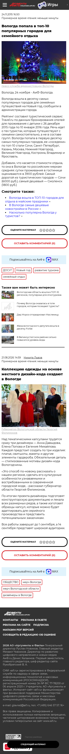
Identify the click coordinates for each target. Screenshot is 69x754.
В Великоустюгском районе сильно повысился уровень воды (36, 338)
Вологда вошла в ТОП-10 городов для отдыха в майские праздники (34, 199)
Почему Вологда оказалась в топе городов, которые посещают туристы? (38, 305)
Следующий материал (33, 744)
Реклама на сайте (16, 624)
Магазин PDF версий (18, 629)
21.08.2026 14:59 (11, 357)
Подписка (41, 624)
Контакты (10, 620)
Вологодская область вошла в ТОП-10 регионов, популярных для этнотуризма (39, 293)
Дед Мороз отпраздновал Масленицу (38, 314)
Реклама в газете (34, 620)
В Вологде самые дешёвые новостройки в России (27, 207)
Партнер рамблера (33, 737)
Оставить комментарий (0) (34, 243)
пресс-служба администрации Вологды (28, 86)
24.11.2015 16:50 (10, 14)
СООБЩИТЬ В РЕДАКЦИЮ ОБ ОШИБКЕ (29, 634)
